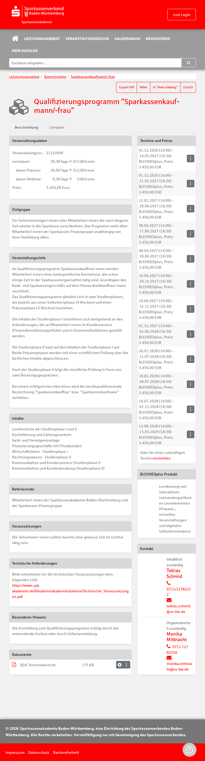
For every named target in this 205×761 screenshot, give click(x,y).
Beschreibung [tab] (26, 127)
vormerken (161, 458)
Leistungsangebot (42, 38)
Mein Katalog (25, 50)
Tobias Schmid (174, 573)
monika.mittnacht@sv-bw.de (180, 666)
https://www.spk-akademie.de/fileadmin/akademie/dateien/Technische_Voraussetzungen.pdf (70, 591)
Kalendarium (127, 38)
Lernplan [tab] (56, 127)
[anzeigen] (119, 664)
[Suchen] (188, 62)
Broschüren (158, 38)
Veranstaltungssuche (87, 38)
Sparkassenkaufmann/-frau (93, 76)
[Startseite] (37, 14)
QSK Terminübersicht (38, 665)
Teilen (143, 87)
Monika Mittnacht (177, 637)
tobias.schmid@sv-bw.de (178, 609)
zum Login (181, 14)
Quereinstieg (55, 76)
